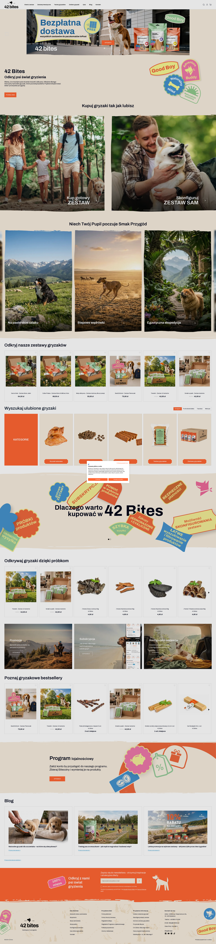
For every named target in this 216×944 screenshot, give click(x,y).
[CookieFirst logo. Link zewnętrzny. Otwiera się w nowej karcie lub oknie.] (88, 464)
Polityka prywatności (122, 463)
